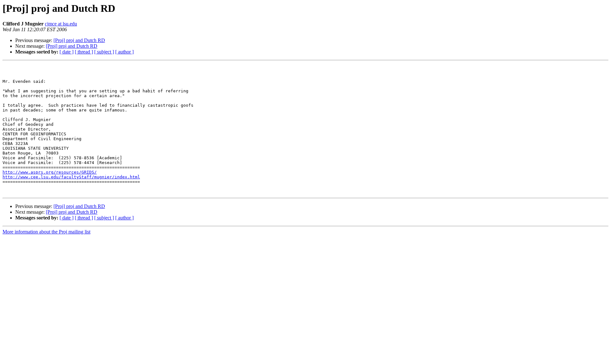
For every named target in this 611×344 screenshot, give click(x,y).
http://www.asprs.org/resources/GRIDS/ (50, 172)
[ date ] (67, 51)
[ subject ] (104, 51)
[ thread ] (84, 51)
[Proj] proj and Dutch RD (79, 40)
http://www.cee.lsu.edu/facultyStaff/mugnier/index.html (71, 177)
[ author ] (124, 51)
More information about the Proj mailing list (46, 231)
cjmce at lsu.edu (61, 23)
